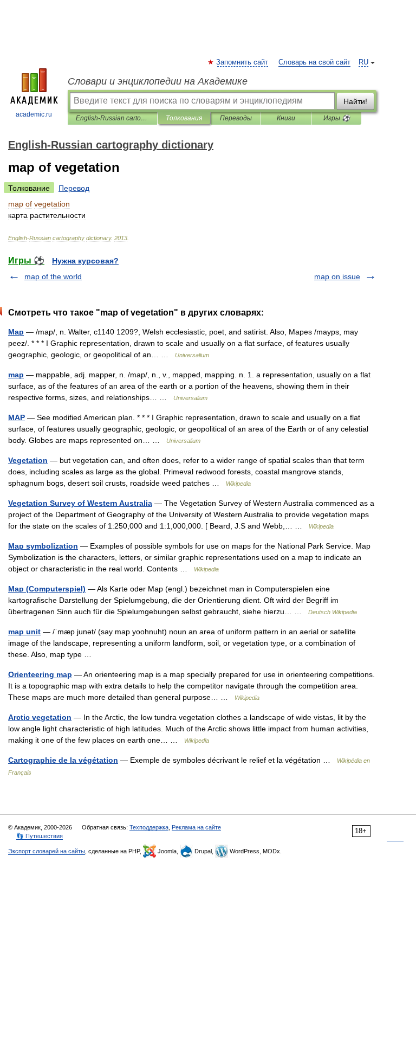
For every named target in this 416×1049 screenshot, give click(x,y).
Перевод (73, 188)
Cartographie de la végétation (63, 760)
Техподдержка (148, 827)
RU (363, 62)
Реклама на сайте (196, 827)
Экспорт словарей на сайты (46, 851)
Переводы (236, 118)
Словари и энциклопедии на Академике (158, 81)
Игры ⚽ (336, 118)
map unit (24, 631)
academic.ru (34, 114)
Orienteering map (40, 674)
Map (16, 331)
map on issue (337, 276)
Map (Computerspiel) (47, 588)
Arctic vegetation (40, 717)
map (16, 374)
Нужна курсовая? (85, 260)
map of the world (53, 276)
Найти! (355, 101)
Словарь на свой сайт (314, 62)
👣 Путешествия (39, 836)
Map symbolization (43, 546)
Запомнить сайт (242, 62)
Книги (286, 118)
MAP (16, 417)
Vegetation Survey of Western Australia (80, 503)
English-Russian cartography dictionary (112, 118)
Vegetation (28, 460)
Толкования (184, 118)
